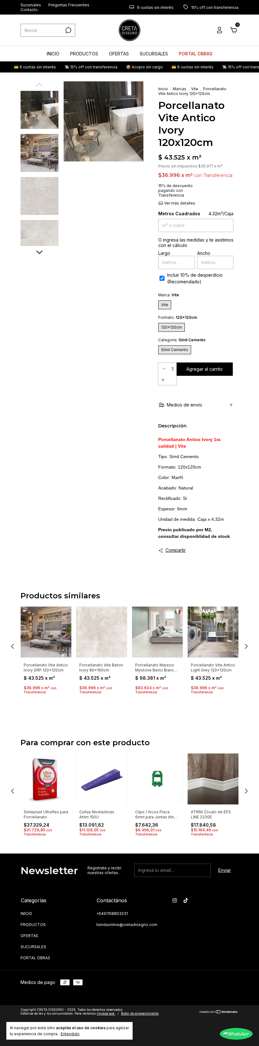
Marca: (168, 295)
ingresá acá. (106, 1013)
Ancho (203, 253)
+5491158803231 (112, 913)
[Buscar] (68, 30)
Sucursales (31, 5)
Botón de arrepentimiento (140, 1013)
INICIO (53, 53)
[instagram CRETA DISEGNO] (174, 900)
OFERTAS (119, 53)
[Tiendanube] (218, 1012)
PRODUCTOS (84, 53)
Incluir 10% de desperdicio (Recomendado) (195, 278)
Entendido (70, 1033)
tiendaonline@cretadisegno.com (126, 924)
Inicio (163, 88)
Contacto (29, 9)
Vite (194, 88)
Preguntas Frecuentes (68, 5)
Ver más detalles (179, 203)
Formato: (177, 317)
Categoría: (182, 339)
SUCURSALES (154, 53)
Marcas (179, 88)
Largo (164, 253)
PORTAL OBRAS (196, 53)
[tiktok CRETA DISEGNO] (185, 900)
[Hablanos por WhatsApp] (236, 1034)
